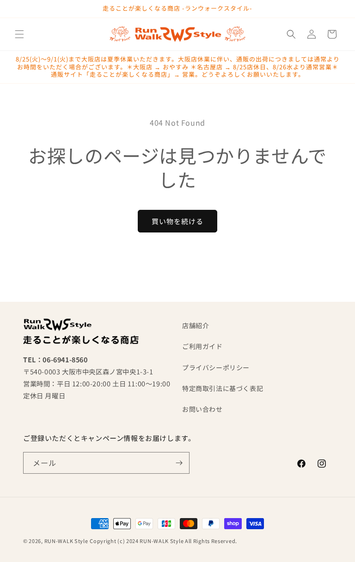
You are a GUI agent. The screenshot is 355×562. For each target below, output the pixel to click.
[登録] (179, 463)
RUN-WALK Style (66, 540)
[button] (19, 34)
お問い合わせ (202, 409)
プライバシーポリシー (216, 367)
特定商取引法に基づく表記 (222, 388)
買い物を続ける (177, 221)
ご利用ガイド (202, 346)
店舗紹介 (195, 325)
